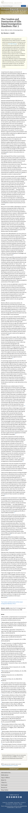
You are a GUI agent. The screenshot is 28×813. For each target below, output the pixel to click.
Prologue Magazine (15, 12)
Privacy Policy (17, 802)
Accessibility (10, 802)
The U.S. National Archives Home (11, 2)
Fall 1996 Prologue (12, 44)
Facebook (7, 797)
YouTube (16, 797)
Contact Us (4, 802)
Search (23, 6)
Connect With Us (14, 795)
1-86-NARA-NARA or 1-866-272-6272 (14, 807)
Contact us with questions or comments (10, 765)
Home (2, 12)
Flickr (21, 797)
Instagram (12, 797)
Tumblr (14, 797)
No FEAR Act (15, 804)
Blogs (18, 797)
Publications (7, 12)
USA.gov (20, 804)
